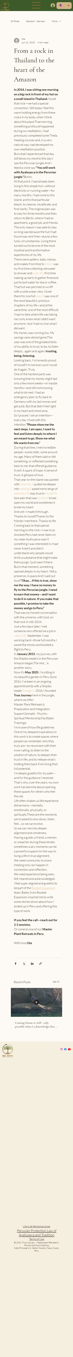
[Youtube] (69, 1049)
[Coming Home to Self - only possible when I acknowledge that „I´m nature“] (36, 1002)
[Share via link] (40, 963)
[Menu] (36, 5)
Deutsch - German (35, 21)
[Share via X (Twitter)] (23, 963)
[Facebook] (65, 1049)
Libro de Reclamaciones (36, 1226)
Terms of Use (36, 1239)
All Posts (15, 21)
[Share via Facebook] (15, 963)
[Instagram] (61, 1049)
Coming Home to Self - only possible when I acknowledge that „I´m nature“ (36, 1024)
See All (56, 981)
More (55, 21)
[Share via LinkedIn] (32, 963)
